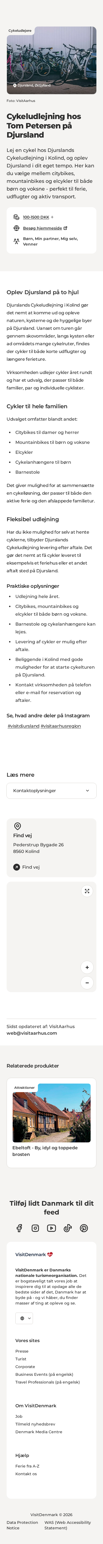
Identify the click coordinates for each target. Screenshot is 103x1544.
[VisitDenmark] (34, 1254)
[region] (51, 937)
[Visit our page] (35, 1228)
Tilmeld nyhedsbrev (35, 1424)
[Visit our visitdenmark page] (51, 1228)
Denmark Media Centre (38, 1431)
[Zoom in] (87, 967)
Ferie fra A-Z (27, 1466)
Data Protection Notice (22, 1525)
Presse (22, 1351)
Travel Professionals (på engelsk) (47, 1382)
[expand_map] (87, 891)
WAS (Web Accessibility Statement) (67, 1525)
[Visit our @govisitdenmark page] (68, 1228)
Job (19, 1416)
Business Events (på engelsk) (44, 1374)
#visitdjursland (24, 726)
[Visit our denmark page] (19, 1228)
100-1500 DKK (36, 217)
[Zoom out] (87, 982)
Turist (20, 1358)
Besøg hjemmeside (42, 228)
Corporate (25, 1366)
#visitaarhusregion (61, 726)
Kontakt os (26, 1473)
